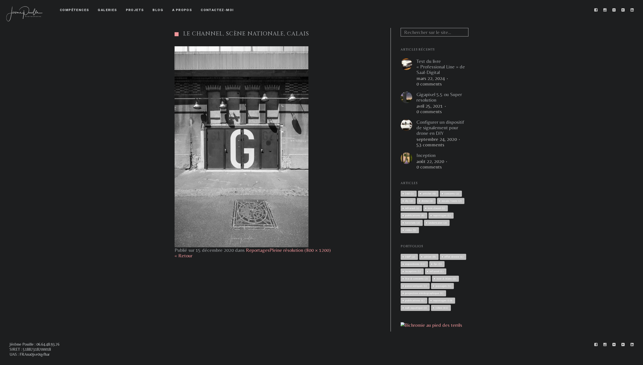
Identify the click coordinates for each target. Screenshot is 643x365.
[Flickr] (614, 10)
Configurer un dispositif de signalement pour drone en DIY (440, 127)
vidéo (410, 229)
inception (413, 271)
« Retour (183, 255)
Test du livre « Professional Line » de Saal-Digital (440, 66)
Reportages (258, 250)
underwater (437, 222)
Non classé (436, 208)
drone (427, 200)
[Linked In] (632, 10)
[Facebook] (596, 10)
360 (409, 193)
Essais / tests (452, 200)
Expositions (415, 263)
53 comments (430, 144)
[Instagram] (605, 10)
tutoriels (412, 222)
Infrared (437, 271)
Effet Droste (453, 256)
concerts (451, 193)
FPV (438, 263)
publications (414, 215)
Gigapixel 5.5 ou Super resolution (439, 97)
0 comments (429, 84)
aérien (430, 256)
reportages (442, 215)
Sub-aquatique (416, 307)
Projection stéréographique (424, 293)
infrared (412, 208)
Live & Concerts (416, 278)
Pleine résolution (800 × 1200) (300, 250)
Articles (429, 193)
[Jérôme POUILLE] (431, 325)
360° (410, 256)
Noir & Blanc (446, 278)
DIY (409, 200)
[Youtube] (623, 10)
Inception (426, 155)
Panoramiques (416, 285)
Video (442, 307)
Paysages (443, 285)
